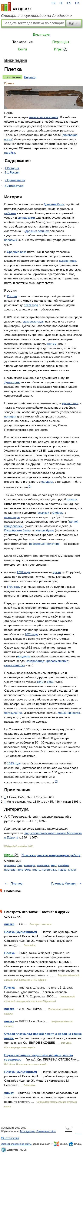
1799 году (13, 586)
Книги (22, 49)
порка (8, 139)
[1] (30, 486)
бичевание (70, 135)
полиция (10, 416)
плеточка (24, 869)
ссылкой (43, 512)
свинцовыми (26, 217)
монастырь (12, 517)
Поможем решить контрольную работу (50, 855)
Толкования (22, 42)
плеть (36, 869)
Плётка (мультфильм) (20, 1071)
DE (61, 3)
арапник (10, 865)
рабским (10, 213)
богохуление (13, 712)
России (12, 296)
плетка (9, 924)
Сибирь (57, 512)
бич (19, 865)
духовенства (67, 260)
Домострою (12, 382)
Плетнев (16, 883)
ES (69, 3)
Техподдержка (27, 1131)
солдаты (47, 481)
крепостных (70, 403)
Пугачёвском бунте (17, 530)
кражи (57, 572)
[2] (56, 781)
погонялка (49, 869)
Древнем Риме (54, 204)
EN (53, 3)
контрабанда (35, 660)
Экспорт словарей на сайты (16, 1144)
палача (72, 499)
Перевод (30, 77)
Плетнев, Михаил (63, 883)
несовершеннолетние (44, 543)
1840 (40, 681)
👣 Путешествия (10, 1138)
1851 (50, 681)
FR (77, 3)
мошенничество (69, 712)
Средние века (16, 251)
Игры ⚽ (60, 49)
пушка (62, 869)
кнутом (52, 343)
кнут (53, 865)
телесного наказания (43, 117)
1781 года (23, 572)
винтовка (43, 865)
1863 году (14, 763)
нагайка (9, 152)
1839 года (31, 305)
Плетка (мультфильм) (20, 931)
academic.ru (16, 6)
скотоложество (14, 665)
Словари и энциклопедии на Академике (36, 16)
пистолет (10, 869)
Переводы (60, 42)
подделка (23, 656)
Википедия (41, 34)
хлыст (72, 869)
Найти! (73, 23)
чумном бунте (44, 530)
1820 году (31, 634)
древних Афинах (37, 231)
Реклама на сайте (46, 1131)
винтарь (29, 865)
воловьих (10, 239)
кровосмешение (57, 660)
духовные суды (33, 321)
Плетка (9, 953)
